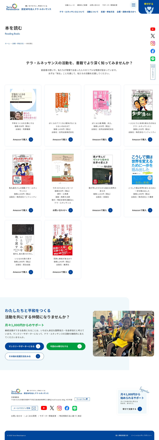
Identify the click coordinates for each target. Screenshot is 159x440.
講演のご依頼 (82, 5)
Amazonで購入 (20, 139)
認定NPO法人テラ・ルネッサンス (29, 391)
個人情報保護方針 (122, 435)
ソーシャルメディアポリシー (141, 435)
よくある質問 (31, 416)
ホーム (7, 43)
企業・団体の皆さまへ (126, 11)
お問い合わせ (95, 5)
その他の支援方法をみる (20, 356)
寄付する (148, 3)
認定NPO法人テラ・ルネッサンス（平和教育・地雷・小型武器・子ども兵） (28, 7)
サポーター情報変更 (109, 5)
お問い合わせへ (60, 210)
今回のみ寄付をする (59, 346)
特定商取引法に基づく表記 (70, 416)
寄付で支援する (129, 409)
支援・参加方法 (107, 11)
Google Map (81, 399)
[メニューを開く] (133, 5)
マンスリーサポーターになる (22, 346)
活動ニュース (70, 5)
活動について (93, 11)
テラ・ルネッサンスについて (72, 11)
